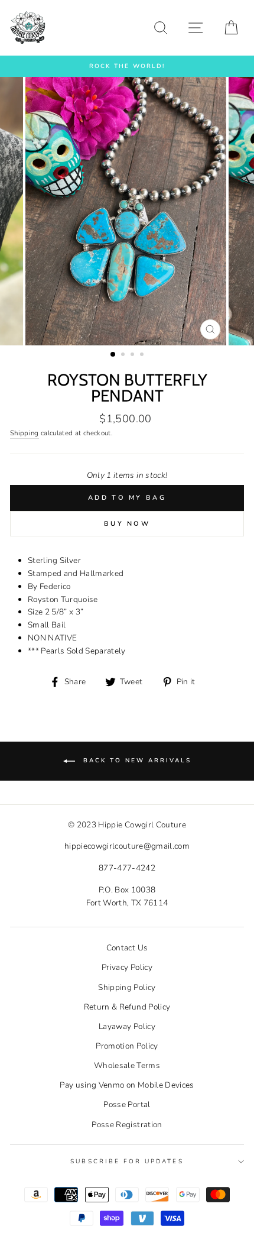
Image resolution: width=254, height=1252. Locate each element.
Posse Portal (126, 1104)
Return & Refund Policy (127, 1006)
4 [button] (143, 355)
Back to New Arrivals (135, 760)
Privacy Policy (127, 967)
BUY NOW (127, 523)
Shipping (24, 433)
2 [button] (124, 355)
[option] (127, 66)
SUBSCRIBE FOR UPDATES (126, 1161)
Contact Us (127, 947)
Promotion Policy (127, 1046)
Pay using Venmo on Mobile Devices (127, 1085)
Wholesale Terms (127, 1065)
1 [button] (113, 355)
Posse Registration (127, 1124)
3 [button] (133, 355)
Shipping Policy (126, 987)
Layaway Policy (127, 1026)
